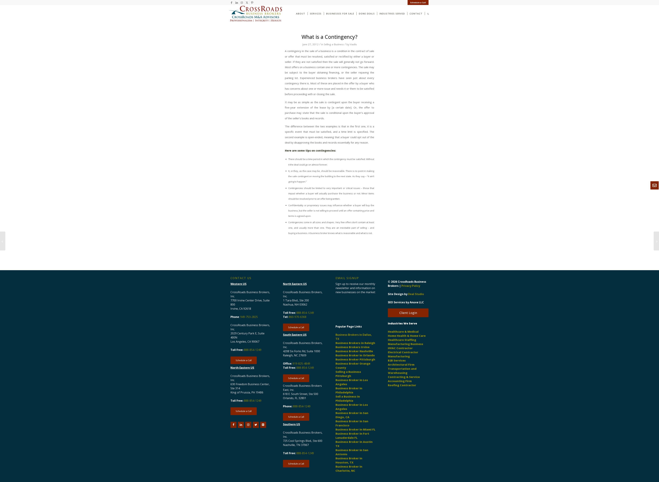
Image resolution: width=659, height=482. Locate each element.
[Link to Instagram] (241, 2)
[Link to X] (246, 2)
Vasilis (353, 44)
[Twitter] (256, 425)
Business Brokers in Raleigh (355, 343)
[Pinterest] (263, 425)
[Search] (428, 13)
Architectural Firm (401, 364)
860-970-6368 (297, 317)
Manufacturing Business (405, 344)
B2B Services (397, 360)
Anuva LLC (417, 302)
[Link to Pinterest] (252, 2)
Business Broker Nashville (354, 351)
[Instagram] (248, 425)
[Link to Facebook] (231, 2)
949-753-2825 (249, 317)
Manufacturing (399, 356)
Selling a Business (334, 44)
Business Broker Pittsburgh (355, 359)
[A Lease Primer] (2, 241)
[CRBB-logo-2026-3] (255, 13)
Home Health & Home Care (407, 336)
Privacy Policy (410, 286)
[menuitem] (417, 2)
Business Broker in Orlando (355, 355)
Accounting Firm (400, 381)
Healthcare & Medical (403, 332)
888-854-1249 (252, 350)
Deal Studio (416, 294)
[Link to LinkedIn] (236, 2)
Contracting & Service (404, 377)
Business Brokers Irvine (352, 347)
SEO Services (396, 302)
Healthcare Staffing (402, 340)
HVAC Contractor (400, 348)
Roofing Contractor (402, 385)
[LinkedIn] (241, 425)
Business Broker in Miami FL (355, 429)
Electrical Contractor (403, 352)
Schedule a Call (418, 2)
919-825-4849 (301, 363)
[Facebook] (233, 425)
